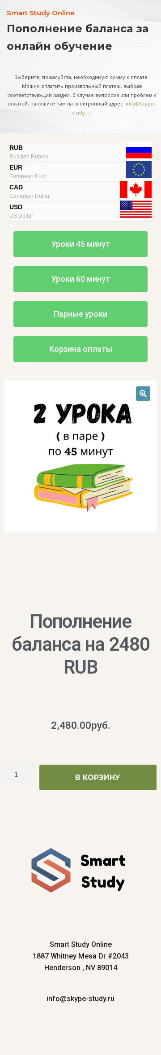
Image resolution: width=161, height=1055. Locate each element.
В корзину (97, 777)
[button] (80, 244)
